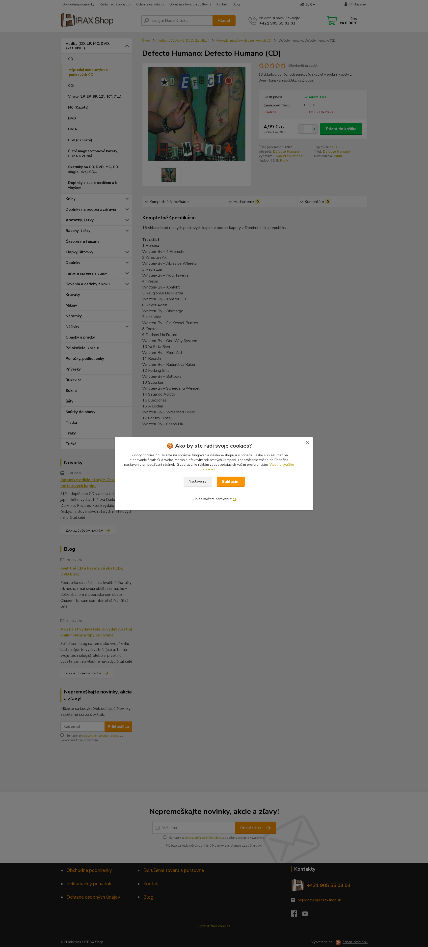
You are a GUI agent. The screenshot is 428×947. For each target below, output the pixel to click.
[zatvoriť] (307, 442)
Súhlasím (231, 481)
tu (234, 499)
